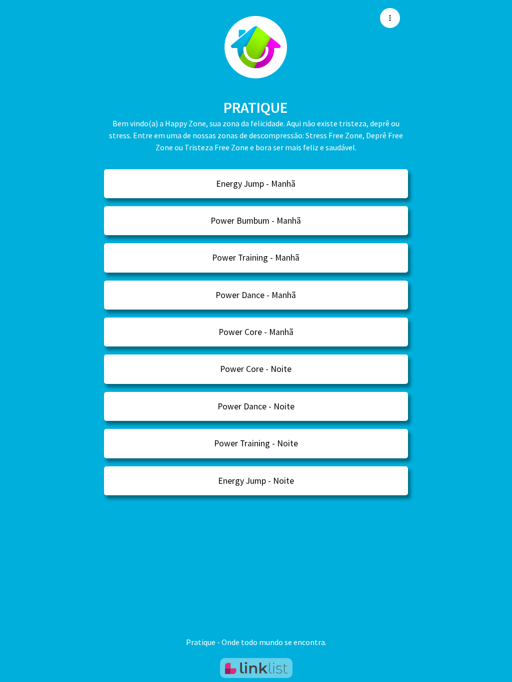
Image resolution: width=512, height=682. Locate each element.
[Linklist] (256, 668)
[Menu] (390, 18)
